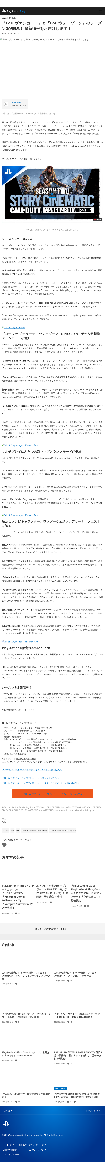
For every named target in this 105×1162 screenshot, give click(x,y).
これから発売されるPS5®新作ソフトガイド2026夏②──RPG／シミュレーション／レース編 (26, 975)
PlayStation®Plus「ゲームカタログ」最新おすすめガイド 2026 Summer (25, 1054)
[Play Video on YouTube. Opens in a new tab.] (97, 219)
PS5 (17, 831)
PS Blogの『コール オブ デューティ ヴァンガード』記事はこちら (32, 769)
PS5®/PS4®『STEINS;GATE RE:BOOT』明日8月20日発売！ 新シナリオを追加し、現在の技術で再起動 (78, 1055)
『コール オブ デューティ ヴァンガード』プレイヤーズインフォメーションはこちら (40, 782)
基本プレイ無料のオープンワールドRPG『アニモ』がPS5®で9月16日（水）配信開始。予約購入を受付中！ (52, 891)
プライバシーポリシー (38, 1145)
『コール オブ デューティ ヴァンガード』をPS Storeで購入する (52, 793)
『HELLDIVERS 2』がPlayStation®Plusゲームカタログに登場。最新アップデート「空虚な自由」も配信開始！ (86, 893)
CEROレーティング (37, 1149)
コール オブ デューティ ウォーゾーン (63, 831)
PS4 (12, 831)
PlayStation (16, 11)
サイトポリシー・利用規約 (15, 1145)
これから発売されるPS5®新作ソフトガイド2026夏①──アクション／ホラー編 (76, 974)
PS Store (6, 831)
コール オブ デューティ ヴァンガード (34, 831)
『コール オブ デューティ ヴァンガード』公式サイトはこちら (30, 777)
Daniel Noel (16, 102)
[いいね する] (16, 913)
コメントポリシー (11, 1154)
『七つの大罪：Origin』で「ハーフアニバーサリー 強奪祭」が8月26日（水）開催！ (26, 1015)
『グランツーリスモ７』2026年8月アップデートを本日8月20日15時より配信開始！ (78, 1015)
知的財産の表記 (10, 1149)
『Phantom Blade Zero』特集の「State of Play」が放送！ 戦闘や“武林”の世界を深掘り (77, 1095)
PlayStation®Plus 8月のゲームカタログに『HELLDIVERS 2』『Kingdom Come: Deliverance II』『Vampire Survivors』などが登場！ (18, 896)
